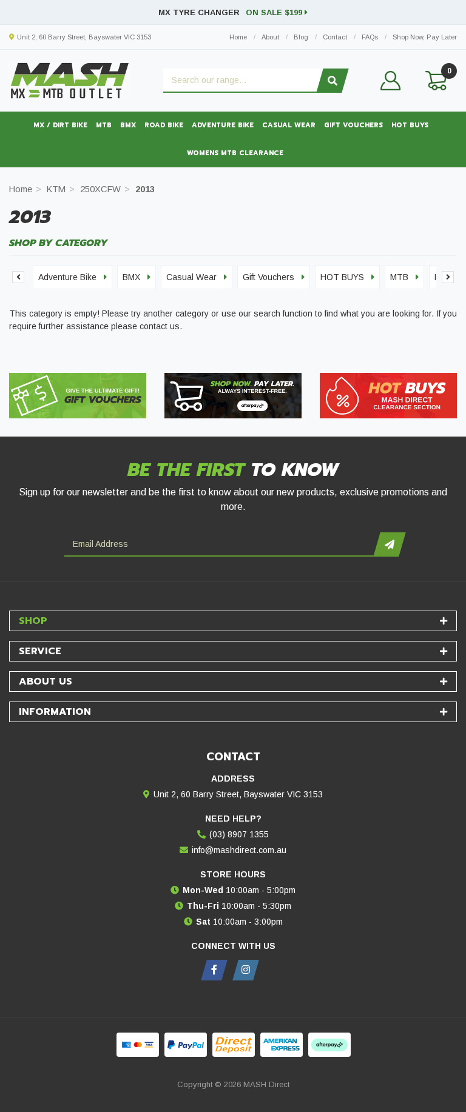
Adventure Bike (223, 125)
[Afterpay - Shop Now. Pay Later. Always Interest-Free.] (233, 395)
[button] (390, 80)
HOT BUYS (409, 125)
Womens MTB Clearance (235, 153)
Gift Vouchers (353, 125)
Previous (18, 277)
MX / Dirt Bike (60, 125)
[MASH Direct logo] (70, 80)
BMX (128, 125)
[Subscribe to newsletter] (389, 544)
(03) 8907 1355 (239, 834)
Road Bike (163, 125)
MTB (104, 125)
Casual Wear (289, 125)
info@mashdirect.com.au (239, 850)
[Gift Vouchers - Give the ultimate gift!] (77, 395)
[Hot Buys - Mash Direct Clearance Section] (388, 395)
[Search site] (332, 81)
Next (448, 277)
